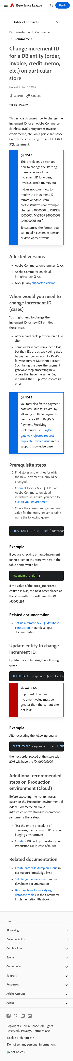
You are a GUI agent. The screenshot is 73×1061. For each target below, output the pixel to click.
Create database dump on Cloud (36, 868)
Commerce (42, 32)
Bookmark (19, 95)
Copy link (36, 95)
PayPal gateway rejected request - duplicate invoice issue (38, 435)
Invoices (23, 105)
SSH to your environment (32, 502)
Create (19, 841)
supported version (44, 283)
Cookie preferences (19, 1038)
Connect (20, 488)
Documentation (19, 32)
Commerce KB (24, 39)
